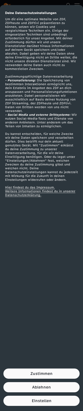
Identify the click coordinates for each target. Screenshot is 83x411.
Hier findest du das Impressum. (30, 187)
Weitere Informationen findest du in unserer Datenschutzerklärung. (40, 193)
